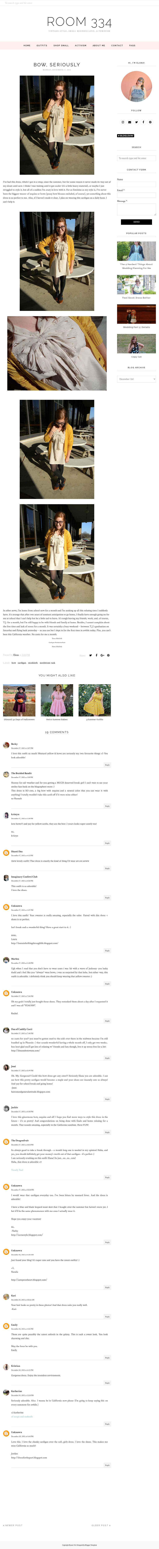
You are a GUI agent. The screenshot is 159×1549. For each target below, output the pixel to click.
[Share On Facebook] (96, 655)
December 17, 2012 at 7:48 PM (22, 1033)
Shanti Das (17, 851)
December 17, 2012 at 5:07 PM (22, 910)
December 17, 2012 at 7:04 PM (22, 996)
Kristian (15, 1366)
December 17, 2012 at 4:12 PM (22, 855)
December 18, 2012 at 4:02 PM (22, 1329)
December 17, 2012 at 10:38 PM (22, 1190)
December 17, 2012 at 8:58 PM (22, 1111)
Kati (13, 1295)
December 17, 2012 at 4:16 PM (22, 881)
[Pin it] (108, 655)
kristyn (15, 814)
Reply (107, 765)
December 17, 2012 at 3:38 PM (22, 818)
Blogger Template (91, 1545)
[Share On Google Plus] (102, 655)
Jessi (13, 1066)
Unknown (16, 906)
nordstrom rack (47, 663)
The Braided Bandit (21, 773)
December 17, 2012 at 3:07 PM (22, 748)
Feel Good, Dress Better (137, 298)
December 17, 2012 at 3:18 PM (22, 777)
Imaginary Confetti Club (24, 876)
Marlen (15, 959)
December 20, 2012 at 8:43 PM (22, 1436)
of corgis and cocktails (22, 1416)
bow (14, 663)
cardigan (22, 663)
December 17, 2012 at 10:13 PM (22, 1145)
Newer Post (14, 1525)
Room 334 (79, 21)
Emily (14, 1325)
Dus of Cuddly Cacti (21, 1029)
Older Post (100, 1525)
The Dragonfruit (20, 1140)
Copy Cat (136, 357)
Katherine (16, 1391)
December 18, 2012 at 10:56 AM (22, 1300)
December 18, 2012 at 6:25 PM (22, 1370)
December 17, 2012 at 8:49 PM (22, 1070)
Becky (14, 744)
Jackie (14, 1107)
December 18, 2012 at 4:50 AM (22, 1255)
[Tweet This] (90, 655)
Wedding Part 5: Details (136, 327)
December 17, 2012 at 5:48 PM (22, 963)
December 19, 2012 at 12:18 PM (22, 1395)
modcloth (33, 663)
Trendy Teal (17, 1170)
